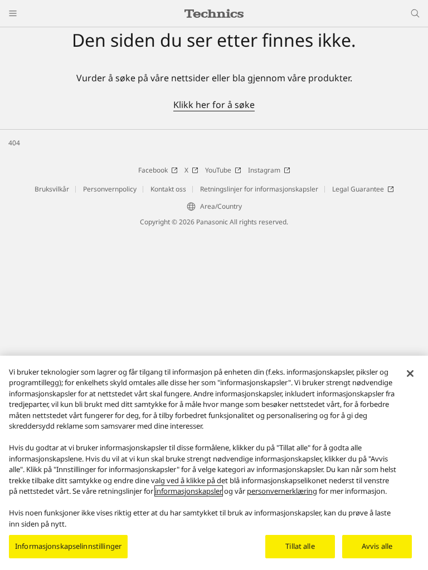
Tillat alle (299, 546)
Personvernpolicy (110, 189)
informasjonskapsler (188, 491)
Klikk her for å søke (214, 105)
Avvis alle (377, 546)
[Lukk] (410, 373)
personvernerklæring (282, 491)
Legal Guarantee (358, 189)
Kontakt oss (168, 189)
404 (14, 143)
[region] (214, 463)
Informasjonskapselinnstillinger (68, 546)
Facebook (153, 170)
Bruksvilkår (52, 189)
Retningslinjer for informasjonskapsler (259, 189)
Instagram (264, 170)
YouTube (218, 170)
